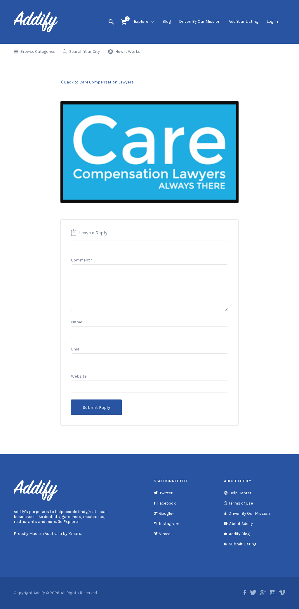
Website (78, 376)
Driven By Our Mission (199, 21)
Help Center (240, 493)
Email (76, 349)
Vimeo (165, 533)
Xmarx (74, 533)
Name (76, 322)
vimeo (282, 592)
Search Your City (84, 51)
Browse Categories (37, 51)
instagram (272, 592)
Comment (82, 260)
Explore (141, 21)
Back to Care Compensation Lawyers (99, 82)
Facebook (166, 503)
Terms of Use (241, 503)
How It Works (127, 51)
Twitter (166, 493)
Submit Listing (242, 544)
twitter (253, 592)
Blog (166, 21)
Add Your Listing (243, 21)
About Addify (241, 523)
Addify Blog (239, 533)
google (263, 592)
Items (123, 22)
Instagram (169, 523)
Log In (272, 21)
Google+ (166, 513)
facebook (245, 592)
